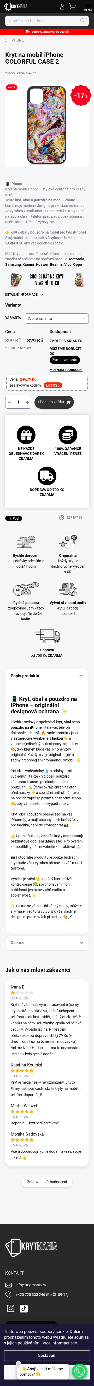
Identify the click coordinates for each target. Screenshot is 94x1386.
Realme (56, 264)
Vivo (68, 264)
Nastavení (47, 1355)
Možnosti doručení (66, 370)
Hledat (82, 21)
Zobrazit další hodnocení (47, 1182)
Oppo (77, 264)
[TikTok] (22, 1307)
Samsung (13, 264)
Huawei (42, 264)
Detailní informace (21, 294)
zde (73, 1343)
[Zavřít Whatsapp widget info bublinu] (18, 1364)
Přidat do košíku (51, 402)
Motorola (76, 259)
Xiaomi (28, 264)
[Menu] (87, 6)
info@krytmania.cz (31, 1285)
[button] (79, 1371)
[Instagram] (9, 1307)
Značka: (20, 73)
